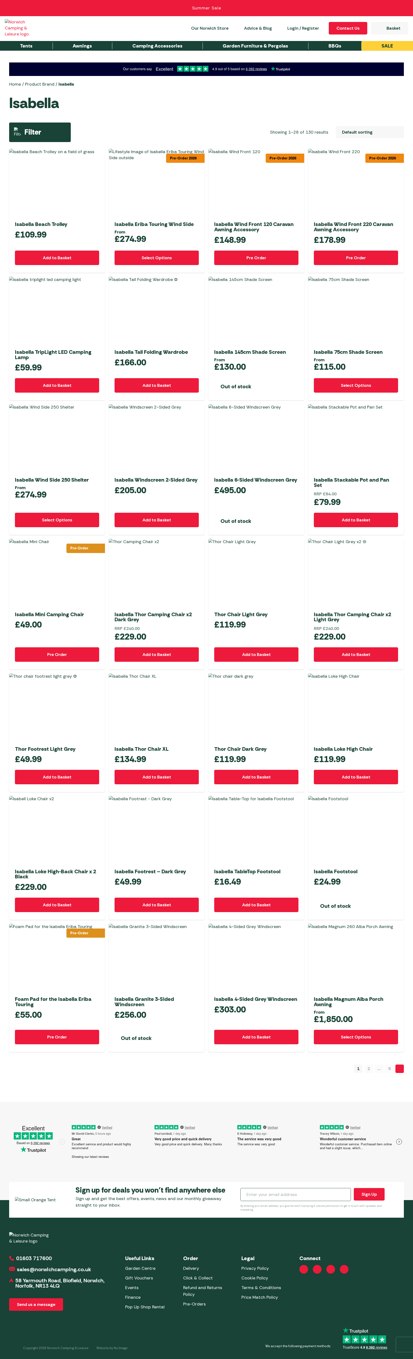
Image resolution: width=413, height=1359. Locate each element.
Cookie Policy (254, 1278)
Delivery (191, 1268)
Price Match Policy (259, 1297)
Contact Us (348, 28)
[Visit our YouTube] (330, 1269)
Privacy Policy (255, 1268)
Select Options (157, 258)
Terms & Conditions (261, 1288)
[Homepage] (22, 28)
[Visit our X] (344, 1269)
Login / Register (303, 28)
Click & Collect (198, 1278)
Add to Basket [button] (57, 258)
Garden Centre (140, 1268)
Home (15, 84)
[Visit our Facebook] (303, 1269)
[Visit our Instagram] (317, 1269)
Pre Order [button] (256, 258)
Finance (133, 1297)
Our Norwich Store (210, 28)
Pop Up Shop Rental (145, 1307)
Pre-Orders (194, 1304)
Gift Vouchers (139, 1278)
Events (132, 1288)
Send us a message (36, 1304)
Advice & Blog (258, 28)
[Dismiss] (403, 8)
